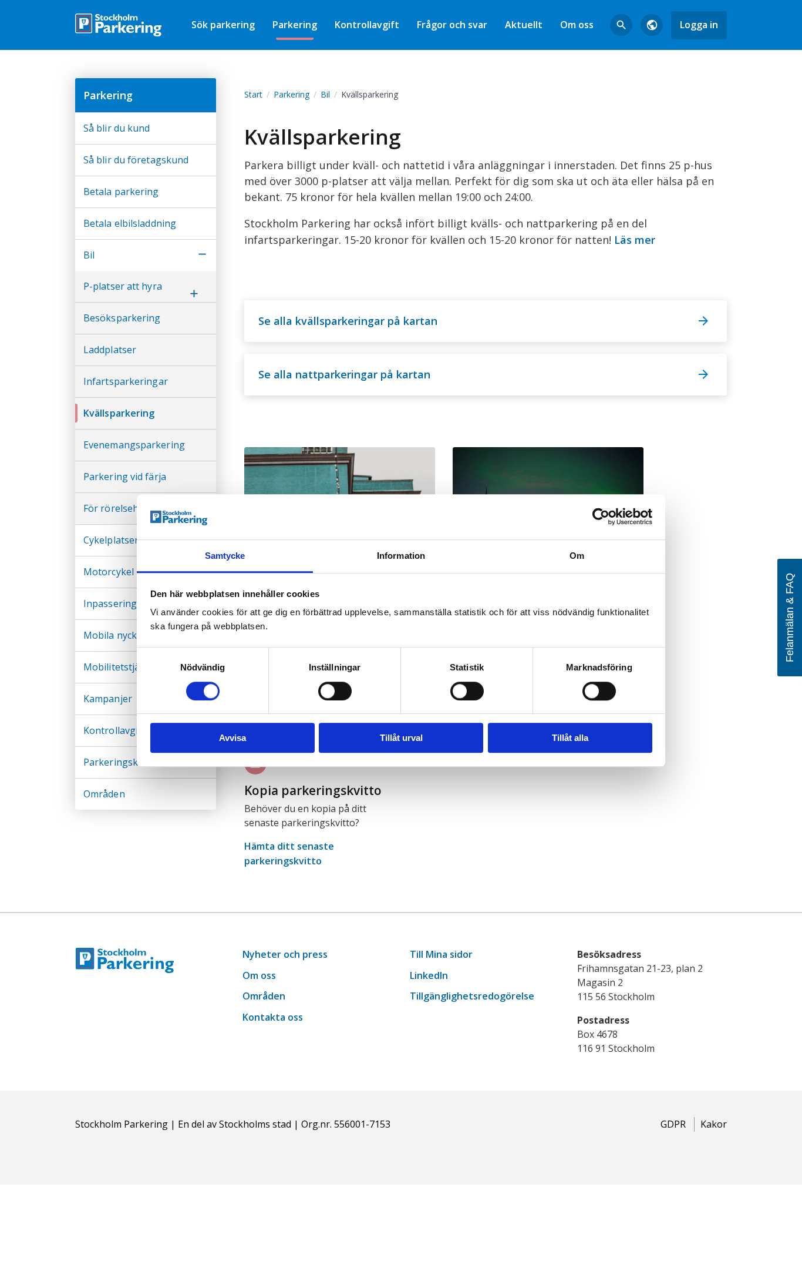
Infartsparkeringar (125, 381)
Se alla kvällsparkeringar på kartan (347, 321)
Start (253, 94)
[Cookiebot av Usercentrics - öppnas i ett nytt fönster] (601, 517)
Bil (89, 255)
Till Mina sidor (441, 954)
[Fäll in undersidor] (202, 255)
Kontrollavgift (367, 24)
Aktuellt (523, 24)
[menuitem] (223, 25)
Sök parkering (223, 24)
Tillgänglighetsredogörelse (472, 996)
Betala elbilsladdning (129, 223)
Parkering (294, 24)
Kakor (713, 1124)
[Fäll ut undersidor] (194, 294)
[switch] (335, 691)
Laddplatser (109, 349)
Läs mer (634, 240)
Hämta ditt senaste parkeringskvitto (289, 853)
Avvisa (232, 738)
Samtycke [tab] (225, 556)
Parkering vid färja (124, 476)
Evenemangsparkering (134, 444)
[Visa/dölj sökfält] (621, 25)
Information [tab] (401, 556)
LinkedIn (429, 975)
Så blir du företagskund (135, 159)
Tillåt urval (401, 738)
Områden (104, 793)
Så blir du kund (116, 128)
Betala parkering (121, 191)
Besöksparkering (122, 317)
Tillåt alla (570, 738)
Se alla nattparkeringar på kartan (344, 374)
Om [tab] (577, 556)
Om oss (577, 24)
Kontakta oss (272, 1017)
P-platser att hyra (122, 286)
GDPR (673, 1124)
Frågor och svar (452, 24)
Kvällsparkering (119, 413)
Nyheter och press (285, 954)
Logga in (699, 24)
